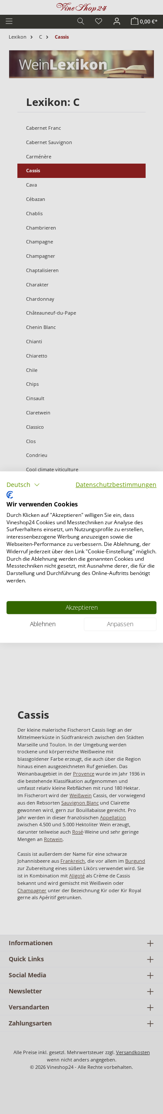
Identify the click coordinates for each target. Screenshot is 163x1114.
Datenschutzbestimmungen (116, 484)
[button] (23, 485)
